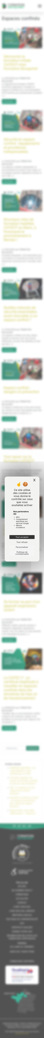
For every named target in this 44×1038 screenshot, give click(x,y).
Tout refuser (22, 542)
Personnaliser (22, 547)
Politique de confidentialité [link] (22, 553)
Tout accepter (22, 537)
